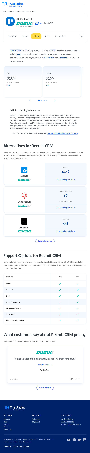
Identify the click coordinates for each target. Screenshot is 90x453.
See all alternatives (45, 241)
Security (18, 439)
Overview (12, 36)
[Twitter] (79, 440)
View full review (44, 365)
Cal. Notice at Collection (44, 439)
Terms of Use (8, 439)
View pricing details (64, 180)
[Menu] (83, 4)
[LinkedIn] (84, 440)
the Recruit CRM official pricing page (63, 134)
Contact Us (7, 430)
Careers (6, 424)
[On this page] (81, 36)
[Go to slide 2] (41, 100)
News (5, 427)
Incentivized (75, 379)
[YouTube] (69, 440)
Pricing (36, 36)
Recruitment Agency (14, 11)
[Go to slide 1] (39, 100)
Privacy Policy (28, 439)
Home (4, 11)
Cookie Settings (26, 442)
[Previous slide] (29, 100)
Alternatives (60, 36)
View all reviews (45, 388)
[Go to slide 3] (44, 100)
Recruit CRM (25, 11)
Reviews (24, 36)
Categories (36, 419)
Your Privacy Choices (11, 442)
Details (47, 36)
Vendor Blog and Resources (71, 424)
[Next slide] (55, 100)
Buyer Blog (36, 422)
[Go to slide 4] (47, 100)
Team (5, 422)
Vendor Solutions (67, 419)
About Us (7, 419)
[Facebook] (74, 440)
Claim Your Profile (67, 422)
